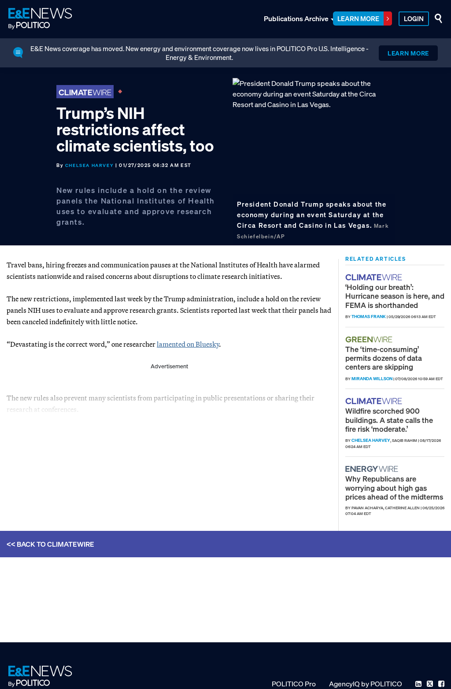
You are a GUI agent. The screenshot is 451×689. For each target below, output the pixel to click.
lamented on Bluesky (188, 344)
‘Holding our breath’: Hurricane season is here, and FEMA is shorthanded (394, 296)
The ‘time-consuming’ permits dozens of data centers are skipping (383, 358)
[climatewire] (374, 277)
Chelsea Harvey (89, 165)
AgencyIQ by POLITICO (365, 684)
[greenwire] (370, 339)
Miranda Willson (371, 379)
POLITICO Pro (294, 684)
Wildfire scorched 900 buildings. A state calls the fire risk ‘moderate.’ (389, 420)
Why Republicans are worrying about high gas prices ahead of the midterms (394, 488)
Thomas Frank (368, 316)
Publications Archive (296, 18)
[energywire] (372, 469)
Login (414, 18)
